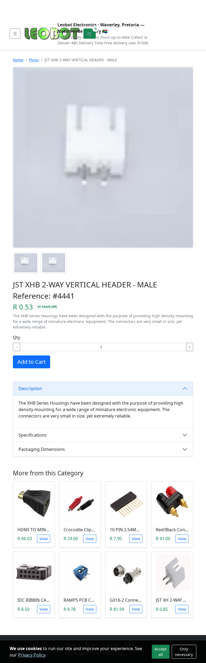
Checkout (146, 9)
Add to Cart (31, 361)
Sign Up (187, 8)
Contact (68, 4)
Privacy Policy (31, 655)
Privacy (126, 4)
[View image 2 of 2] (54, 263)
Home (18, 59)
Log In (169, 8)
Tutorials (19, 4)
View (43, 538)
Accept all (160, 651)
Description (30, 388)
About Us (44, 4)
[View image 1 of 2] (26, 263)
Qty (16, 337)
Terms (21, 13)
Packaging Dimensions (42, 449)
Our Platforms (97, 4)
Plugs (34, 59)
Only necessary (184, 651)
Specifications (33, 435)
